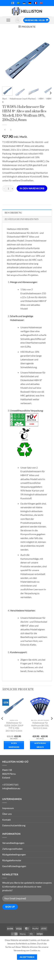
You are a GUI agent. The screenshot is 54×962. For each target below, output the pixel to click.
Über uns (7, 813)
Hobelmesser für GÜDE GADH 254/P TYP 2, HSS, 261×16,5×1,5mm (13, 727)
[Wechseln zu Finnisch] (13, 3)
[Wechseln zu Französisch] (35, 3)
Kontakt (6, 819)
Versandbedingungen (13, 842)
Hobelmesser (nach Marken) (23, 98)
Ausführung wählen (40, 745)
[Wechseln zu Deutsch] (30, 3)
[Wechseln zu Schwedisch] (18, 3)
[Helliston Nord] (27, 11)
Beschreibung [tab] (13, 213)
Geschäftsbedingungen (14, 866)
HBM (41, 98)
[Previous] (7, 59)
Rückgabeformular (11, 860)
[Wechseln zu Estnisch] (24, 3)
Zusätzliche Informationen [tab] (22, 219)
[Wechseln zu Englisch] (41, 3)
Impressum (8, 808)
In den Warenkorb (32, 188)
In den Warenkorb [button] (14, 745)
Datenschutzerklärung (13, 825)
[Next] (47, 59)
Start (4, 98)
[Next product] (5, 129)
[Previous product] (10, 129)
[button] (8, 20)
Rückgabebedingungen (14, 854)
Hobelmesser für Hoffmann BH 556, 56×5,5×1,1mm (40, 725)
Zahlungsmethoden (12, 848)
